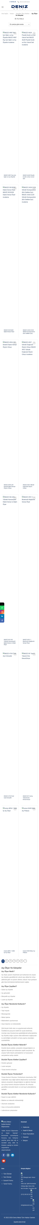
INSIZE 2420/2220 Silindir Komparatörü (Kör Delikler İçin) (29, 331)
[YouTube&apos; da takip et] (4, 1161)
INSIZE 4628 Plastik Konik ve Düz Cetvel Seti (28, 176)
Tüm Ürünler (7, 1174)
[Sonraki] (25, 961)
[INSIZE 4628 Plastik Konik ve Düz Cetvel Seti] (29, 102)
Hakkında (26, 1127)
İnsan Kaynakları (28, 1134)
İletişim (25, 1140)
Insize (12, 13)
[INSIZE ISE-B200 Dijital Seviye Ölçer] (10, 257)
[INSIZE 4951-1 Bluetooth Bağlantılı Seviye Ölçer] (29, 567)
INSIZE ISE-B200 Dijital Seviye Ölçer (9, 331)
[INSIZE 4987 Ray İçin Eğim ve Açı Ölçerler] (10, 102)
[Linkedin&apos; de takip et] (13, 1155)
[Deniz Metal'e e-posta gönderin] (34, 1205)
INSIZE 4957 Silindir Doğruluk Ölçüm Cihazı (28, 486)
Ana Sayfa (5, 13)
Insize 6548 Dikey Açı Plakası (29, 951)
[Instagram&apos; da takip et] (8, 1155)
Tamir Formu (7, 1184)
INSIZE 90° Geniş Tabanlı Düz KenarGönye (28, 797)
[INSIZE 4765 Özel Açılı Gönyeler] (10, 723)
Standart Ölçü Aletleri (22, 13)
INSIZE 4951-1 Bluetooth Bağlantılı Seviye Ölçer (28, 641)
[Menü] (2, 7)
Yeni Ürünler (7, 1177)
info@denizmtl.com (26, 1205)
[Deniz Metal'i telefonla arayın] (31, 1194)
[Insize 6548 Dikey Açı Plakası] (29, 878)
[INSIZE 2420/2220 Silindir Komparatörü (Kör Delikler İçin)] (29, 257)
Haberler (25, 1137)
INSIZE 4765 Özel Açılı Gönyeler (9, 797)
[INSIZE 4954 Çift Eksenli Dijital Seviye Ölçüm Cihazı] (10, 412)
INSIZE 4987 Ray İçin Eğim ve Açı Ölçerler (10, 176)
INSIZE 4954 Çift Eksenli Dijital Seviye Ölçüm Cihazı (9, 486)
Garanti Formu (8, 1180)
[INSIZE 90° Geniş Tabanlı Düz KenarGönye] (29, 723)
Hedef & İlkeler (27, 1130)
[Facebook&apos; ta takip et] (4, 1155)
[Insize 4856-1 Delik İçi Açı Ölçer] (10, 878)
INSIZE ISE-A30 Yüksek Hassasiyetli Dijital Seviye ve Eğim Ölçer (10, 642)
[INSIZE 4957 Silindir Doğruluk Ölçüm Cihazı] (29, 412)
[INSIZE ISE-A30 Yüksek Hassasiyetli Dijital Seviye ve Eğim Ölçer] (10, 567)
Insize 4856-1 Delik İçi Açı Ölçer (9, 951)
